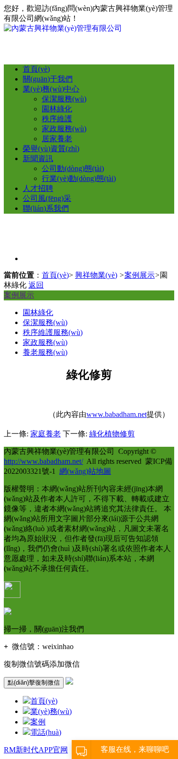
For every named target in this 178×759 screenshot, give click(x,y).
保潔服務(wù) (64, 99)
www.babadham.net (116, 414)
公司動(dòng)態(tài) (73, 168)
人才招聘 (38, 188)
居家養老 (57, 139)
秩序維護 (57, 119)
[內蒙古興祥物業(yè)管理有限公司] (63, 28)
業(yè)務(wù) (51, 711)
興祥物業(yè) (96, 275)
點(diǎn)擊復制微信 (34, 682)
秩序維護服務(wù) (53, 332)
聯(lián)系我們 (46, 208)
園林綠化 (57, 109)
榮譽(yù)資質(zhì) (51, 149)
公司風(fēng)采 (47, 198)
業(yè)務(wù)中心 (51, 89)
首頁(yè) (36, 69)
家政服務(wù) (64, 129)
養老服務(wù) (45, 352)
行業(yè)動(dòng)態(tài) (79, 178)
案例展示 (139, 275)
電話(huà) (45, 732)
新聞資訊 (38, 158)
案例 (38, 722)
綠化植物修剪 (112, 434)
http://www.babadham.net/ (43, 461)
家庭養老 (45, 434)
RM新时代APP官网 (36, 750)
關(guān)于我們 (48, 79)
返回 (36, 285)
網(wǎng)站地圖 (85, 471)
